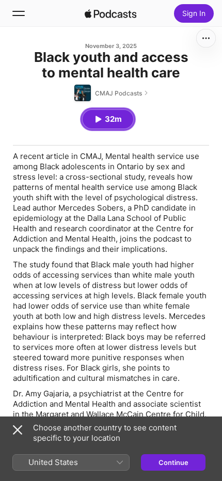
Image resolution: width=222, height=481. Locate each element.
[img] (110, 13)
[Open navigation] (18, 13)
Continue (173, 462)
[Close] (17, 430)
